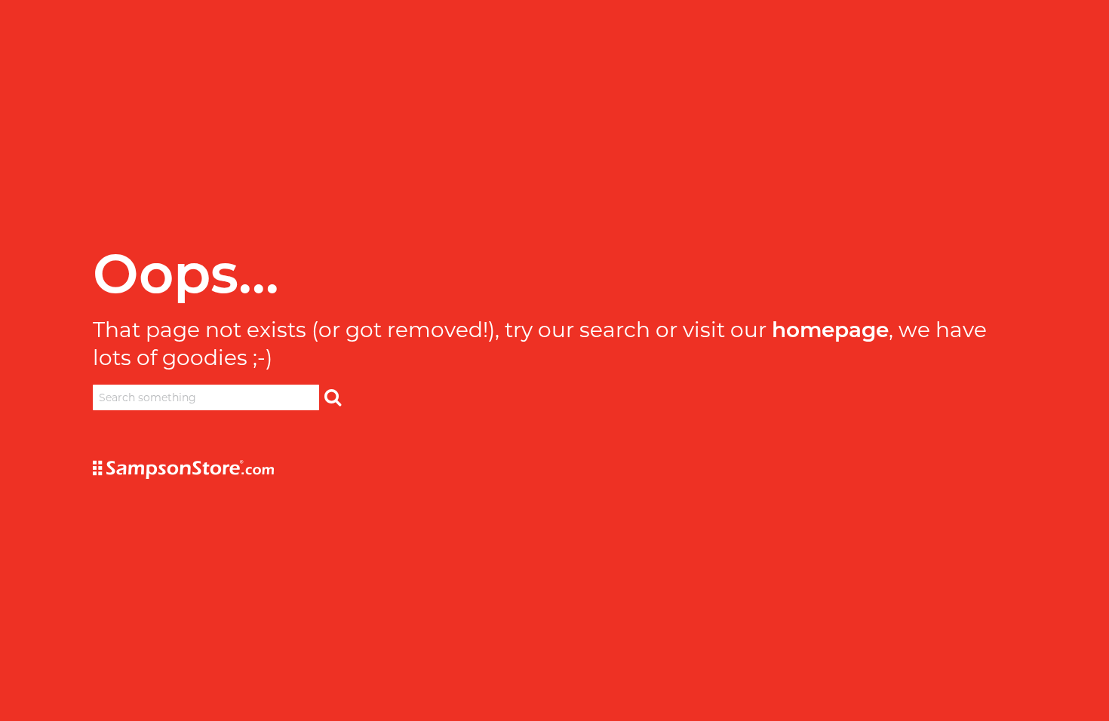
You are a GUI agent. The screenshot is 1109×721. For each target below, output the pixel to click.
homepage (830, 329)
